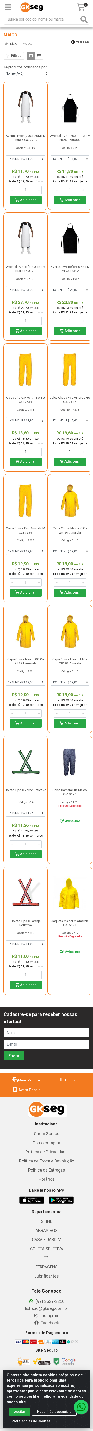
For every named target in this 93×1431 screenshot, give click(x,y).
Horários (47, 1179)
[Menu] (8, 7)
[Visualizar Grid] (31, 56)
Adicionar (27, 200)
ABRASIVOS (47, 1230)
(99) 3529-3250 (50, 1301)
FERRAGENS (47, 1267)
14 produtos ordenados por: (25, 67)
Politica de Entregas (46, 1170)
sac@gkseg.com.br (49, 1308)
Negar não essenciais (54, 1411)
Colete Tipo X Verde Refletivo (25, 790)
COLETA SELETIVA (46, 1248)
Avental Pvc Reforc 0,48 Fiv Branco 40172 (25, 269)
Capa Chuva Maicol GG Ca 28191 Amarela (25, 661)
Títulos (69, 1080)
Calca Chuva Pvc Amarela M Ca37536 (25, 530)
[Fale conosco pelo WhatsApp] (81, 1407)
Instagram (49, 1315)
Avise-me (72, 821)
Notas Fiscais (29, 1090)
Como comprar (46, 1142)
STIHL (46, 1221)
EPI (47, 1258)
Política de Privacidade (46, 1152)
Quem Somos (46, 1133)
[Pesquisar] (84, 19)
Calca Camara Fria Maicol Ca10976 (70, 792)
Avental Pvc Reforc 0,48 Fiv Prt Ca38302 (70, 269)
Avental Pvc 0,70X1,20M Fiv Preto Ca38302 (70, 138)
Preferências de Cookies (31, 1421)
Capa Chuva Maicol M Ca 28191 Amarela (69, 661)
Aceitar (19, 1411)
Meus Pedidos (29, 1080)
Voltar (82, 42)
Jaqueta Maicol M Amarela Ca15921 (69, 923)
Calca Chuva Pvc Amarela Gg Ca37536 (70, 399)
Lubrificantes (46, 1276)
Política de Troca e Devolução (46, 1161)
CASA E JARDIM (46, 1239)
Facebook (49, 1322)
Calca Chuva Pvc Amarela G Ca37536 (25, 399)
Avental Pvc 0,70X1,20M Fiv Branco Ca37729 (26, 138)
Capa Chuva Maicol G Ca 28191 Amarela (70, 530)
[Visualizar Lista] (39, 56)
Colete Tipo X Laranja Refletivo (26, 923)
